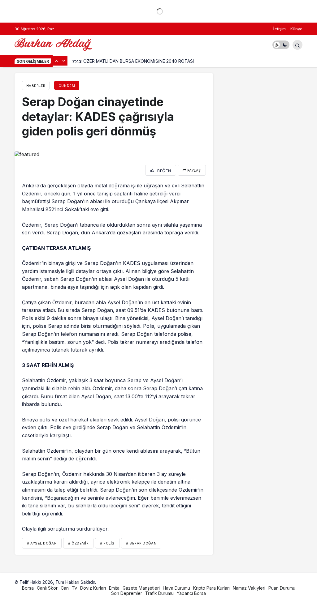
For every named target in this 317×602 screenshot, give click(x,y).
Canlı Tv (69, 588)
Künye (296, 28)
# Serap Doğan (141, 543)
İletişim (279, 28)
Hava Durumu (176, 588)
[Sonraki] (63, 61)
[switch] (280, 45)
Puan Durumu (281, 588)
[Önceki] (56, 61)
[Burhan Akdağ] (53, 44)
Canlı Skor (47, 588)
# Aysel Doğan (42, 543)
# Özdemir (78, 543)
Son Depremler (126, 593)
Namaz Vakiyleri (249, 588)
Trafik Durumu (159, 593)
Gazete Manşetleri (141, 588)
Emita (114, 588)
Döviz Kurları (93, 588)
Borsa (28, 588)
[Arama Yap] (297, 45)
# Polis (107, 543)
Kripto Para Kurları (211, 588)
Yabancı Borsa (191, 593)
